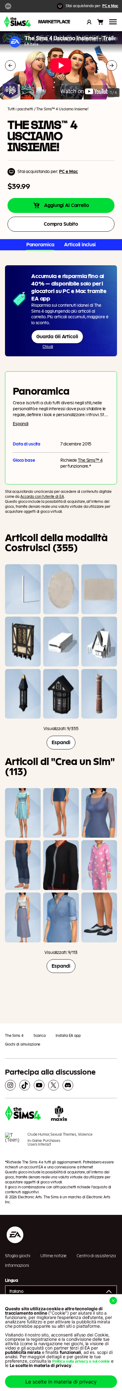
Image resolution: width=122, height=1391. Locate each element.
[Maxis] (59, 1114)
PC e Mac (110, 6)
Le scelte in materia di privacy (61, 1382)
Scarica (39, 1035)
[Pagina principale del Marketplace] (54, 21)
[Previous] (10, 65)
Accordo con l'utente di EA (42, 496)
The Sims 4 (14, 1035)
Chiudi (48, 347)
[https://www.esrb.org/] (14, 1143)
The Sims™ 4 (90, 460)
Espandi (20, 424)
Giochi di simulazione (22, 1044)
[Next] (111, 65)
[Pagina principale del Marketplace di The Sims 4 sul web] (17, 21)
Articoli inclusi (80, 244)
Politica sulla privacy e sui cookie (81, 1361)
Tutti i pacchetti (20, 109)
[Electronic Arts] (8, 6)
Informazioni (17, 1265)
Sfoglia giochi (17, 1256)
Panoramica (40, 244)
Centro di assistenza (96, 1256)
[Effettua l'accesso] (89, 22)
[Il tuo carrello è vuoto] (100, 22)
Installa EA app (68, 1035)
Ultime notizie (53, 1256)
